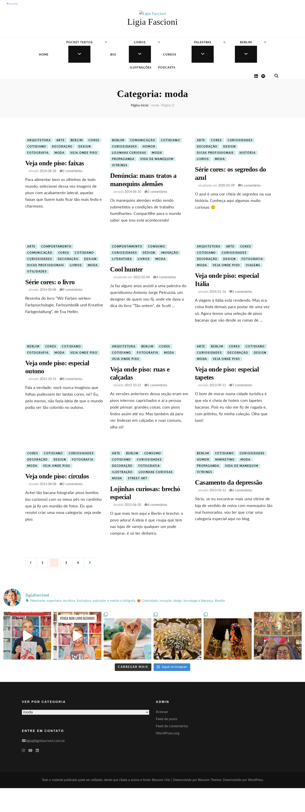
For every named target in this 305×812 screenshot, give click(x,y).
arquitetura (39, 140)
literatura (122, 259)
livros (203, 159)
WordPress (255, 780)
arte (60, 140)
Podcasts (166, 67)
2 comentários (72, 171)
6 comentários (251, 185)
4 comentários (166, 277)
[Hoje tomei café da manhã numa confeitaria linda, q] (177, 636)
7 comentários (242, 385)
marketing (225, 459)
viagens (253, 265)
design (84, 146)
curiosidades (124, 146)
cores (93, 140)
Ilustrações (141, 67)
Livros (140, 42)
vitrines (119, 165)
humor (149, 146)
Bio (113, 54)
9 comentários (72, 289)
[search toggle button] (276, 76)
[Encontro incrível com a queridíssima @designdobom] (278, 636)
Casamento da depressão (228, 482)
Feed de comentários (172, 726)
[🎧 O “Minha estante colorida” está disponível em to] (27, 636)
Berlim (246, 42)
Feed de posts (166, 719)
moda (59, 153)
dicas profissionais (215, 153)
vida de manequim (156, 159)
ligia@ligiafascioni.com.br (45, 741)
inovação (169, 252)
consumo (156, 246)
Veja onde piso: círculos (57, 476)
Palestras (202, 42)
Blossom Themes (209, 780)
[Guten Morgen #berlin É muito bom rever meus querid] (127, 636)
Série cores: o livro (50, 282)
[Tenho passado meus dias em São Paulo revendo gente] (227, 636)
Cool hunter (126, 269)
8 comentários (72, 379)
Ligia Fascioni (152, 22)
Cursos (169, 54)
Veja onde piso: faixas (54, 163)
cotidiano (36, 146)
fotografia (38, 153)
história (247, 153)
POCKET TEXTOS (79, 42)
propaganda (123, 159)
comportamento (56, 246)
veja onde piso (84, 153)
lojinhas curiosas (129, 153)
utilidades (37, 271)
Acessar (162, 712)
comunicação (142, 140)
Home (44, 54)
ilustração (122, 472)
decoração (62, 146)
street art (137, 478)
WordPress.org (167, 733)
